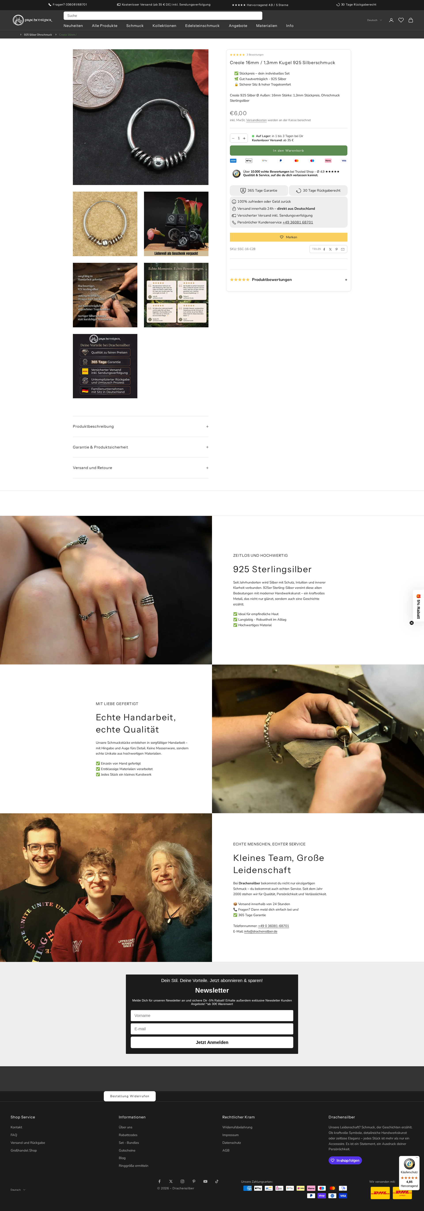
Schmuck (135, 25)
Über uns (125, 1127)
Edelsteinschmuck (202, 25)
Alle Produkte (104, 25)
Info (290, 25)
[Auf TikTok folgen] (217, 1181)
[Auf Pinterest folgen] (194, 1181)
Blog (122, 1158)
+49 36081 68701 (298, 222)
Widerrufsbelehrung (237, 1127)
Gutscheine (127, 1150)
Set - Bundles (129, 1142)
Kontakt (16, 1127)
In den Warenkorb (288, 151)
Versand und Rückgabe (28, 1142)
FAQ (14, 1135)
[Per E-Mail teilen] (342, 249)
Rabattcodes (128, 1135)
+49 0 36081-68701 (273, 926)
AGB (225, 1150)
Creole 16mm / (67, 34)
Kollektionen (164, 25)
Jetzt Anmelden (212, 1042)
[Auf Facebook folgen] (159, 1181)
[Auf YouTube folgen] (205, 1181)
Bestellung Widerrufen (129, 1096)
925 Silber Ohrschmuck (38, 34)
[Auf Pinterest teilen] (336, 249)
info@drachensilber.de (260, 931)
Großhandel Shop (24, 1150)
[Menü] (417, 1158)
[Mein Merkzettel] (401, 20)
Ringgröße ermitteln (133, 1165)
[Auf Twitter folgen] (171, 1181)
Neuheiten (73, 25)
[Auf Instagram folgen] (182, 1181)
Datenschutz (231, 1142)
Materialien (266, 25)
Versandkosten (256, 120)
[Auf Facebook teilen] (324, 249)
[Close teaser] (411, 623)
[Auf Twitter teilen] (330, 249)
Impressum (230, 1135)
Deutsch (372, 20)
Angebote (238, 25)
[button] (418, 606)
